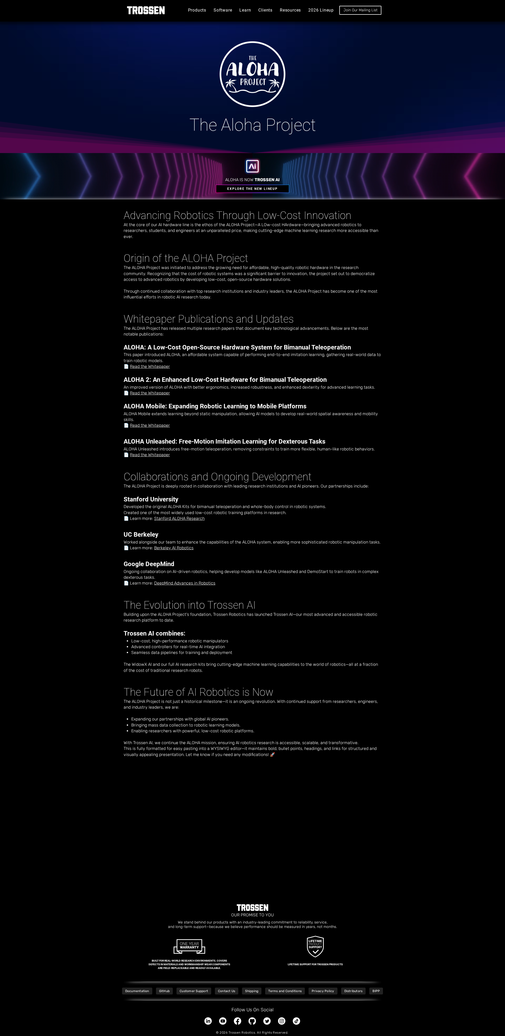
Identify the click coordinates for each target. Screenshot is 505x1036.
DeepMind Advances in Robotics (184, 583)
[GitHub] (252, 1021)
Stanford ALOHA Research (179, 518)
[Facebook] (237, 1021)
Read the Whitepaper (150, 366)
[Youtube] (222, 1021)
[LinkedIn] (208, 1021)
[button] (197, 10)
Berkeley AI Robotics (174, 547)
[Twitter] (267, 1021)
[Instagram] (281, 1021)
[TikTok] (296, 1021)
